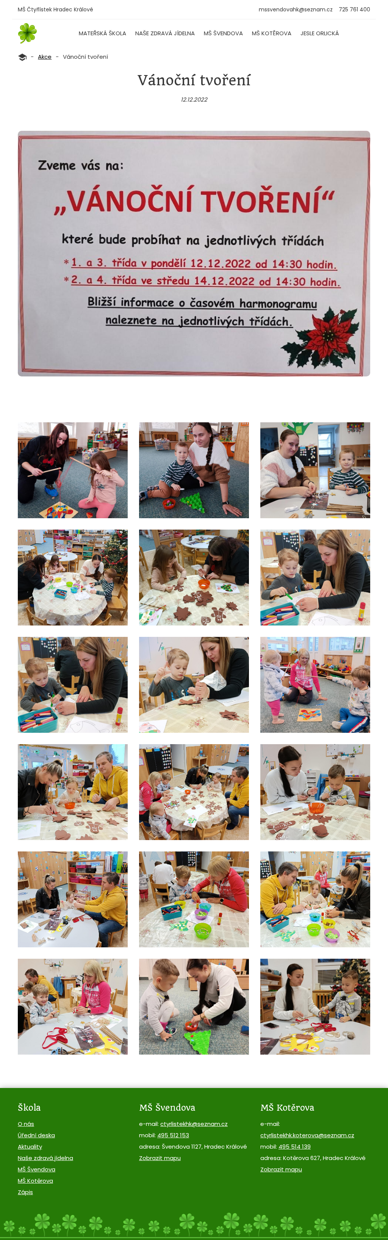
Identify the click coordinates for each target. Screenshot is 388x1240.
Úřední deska (36, 1135)
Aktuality (30, 1147)
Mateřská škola (102, 33)
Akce (45, 57)
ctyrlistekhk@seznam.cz (194, 1124)
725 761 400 (354, 9)
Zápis (25, 1192)
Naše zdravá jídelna (165, 33)
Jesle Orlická (319, 33)
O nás (26, 1124)
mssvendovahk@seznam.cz (296, 9)
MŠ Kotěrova (271, 33)
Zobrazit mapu (160, 1158)
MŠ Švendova (223, 33)
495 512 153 (173, 1135)
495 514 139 (294, 1147)
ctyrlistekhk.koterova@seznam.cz (307, 1135)
